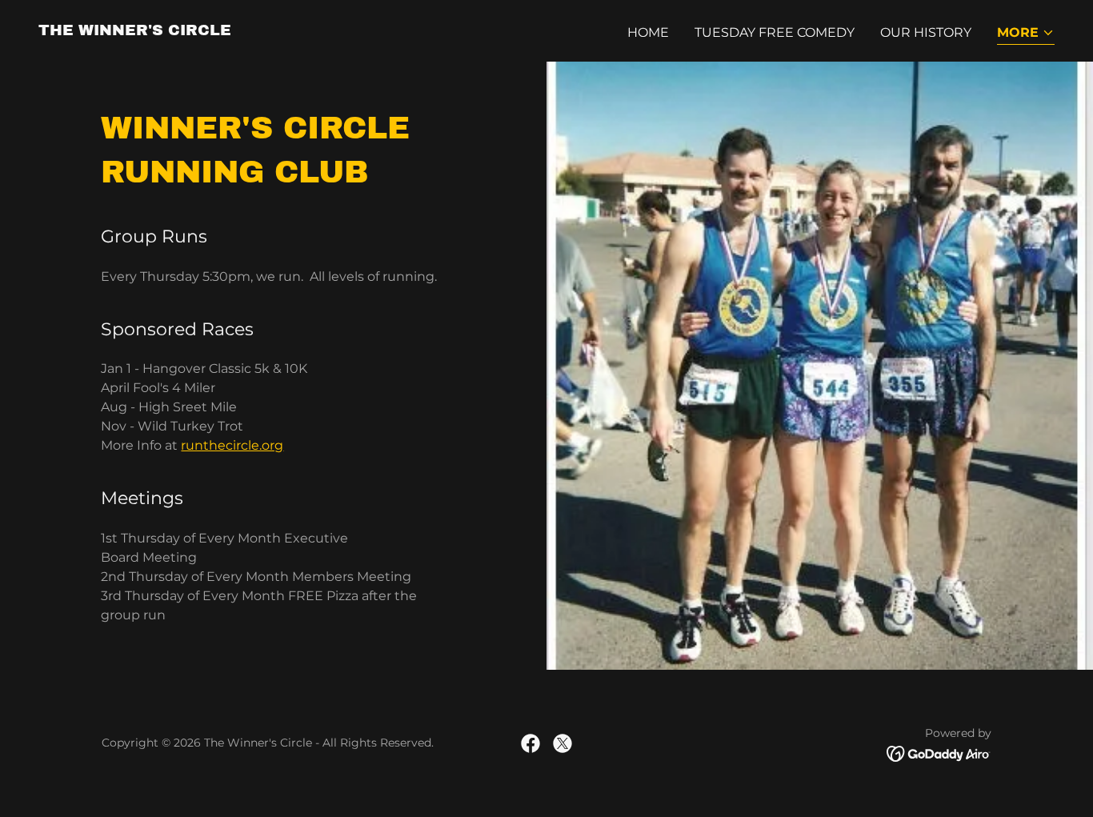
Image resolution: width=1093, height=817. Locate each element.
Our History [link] (925, 32)
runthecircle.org (232, 445)
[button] (1026, 34)
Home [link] (648, 32)
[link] (134, 30)
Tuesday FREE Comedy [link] (775, 32)
